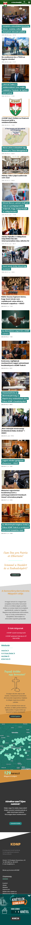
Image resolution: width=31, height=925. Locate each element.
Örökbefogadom (15, 716)
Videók (4, 651)
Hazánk (4, 656)
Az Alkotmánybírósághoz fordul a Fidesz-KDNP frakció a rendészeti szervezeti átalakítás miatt (15, 527)
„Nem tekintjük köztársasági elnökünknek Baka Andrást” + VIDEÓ (13, 431)
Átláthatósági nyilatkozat (10, 893)
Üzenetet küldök (15, 823)
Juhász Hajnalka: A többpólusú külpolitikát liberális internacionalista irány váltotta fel (15, 239)
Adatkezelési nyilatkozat (10, 891)
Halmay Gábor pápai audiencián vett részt (14, 177)
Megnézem (15, 918)
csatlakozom (15, 575)
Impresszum (6, 889)
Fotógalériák (7, 654)
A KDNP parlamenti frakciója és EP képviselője (16, 637)
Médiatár (5, 887)
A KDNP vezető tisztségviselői (16, 633)
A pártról (5, 883)
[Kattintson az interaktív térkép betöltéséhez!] (15, 746)
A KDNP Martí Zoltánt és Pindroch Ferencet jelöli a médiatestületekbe (15, 120)
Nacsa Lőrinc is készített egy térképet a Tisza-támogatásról (15, 149)
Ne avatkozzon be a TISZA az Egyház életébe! (13, 58)
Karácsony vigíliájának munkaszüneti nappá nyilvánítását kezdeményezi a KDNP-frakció (15, 363)
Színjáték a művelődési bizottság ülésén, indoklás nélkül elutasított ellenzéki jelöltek (16, 29)
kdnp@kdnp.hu (11, 864)
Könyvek (5, 659)
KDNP (16, 844)
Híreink (5, 885)
